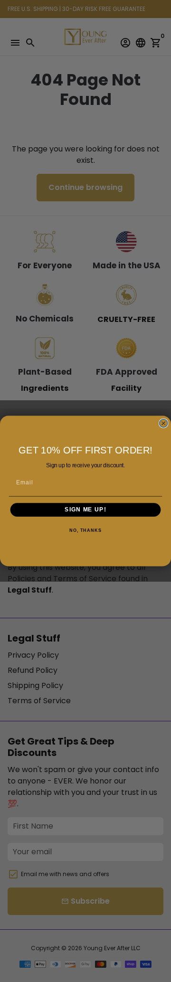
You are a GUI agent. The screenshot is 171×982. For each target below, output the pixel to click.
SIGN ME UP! (85, 509)
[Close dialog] (164, 423)
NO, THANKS (85, 530)
